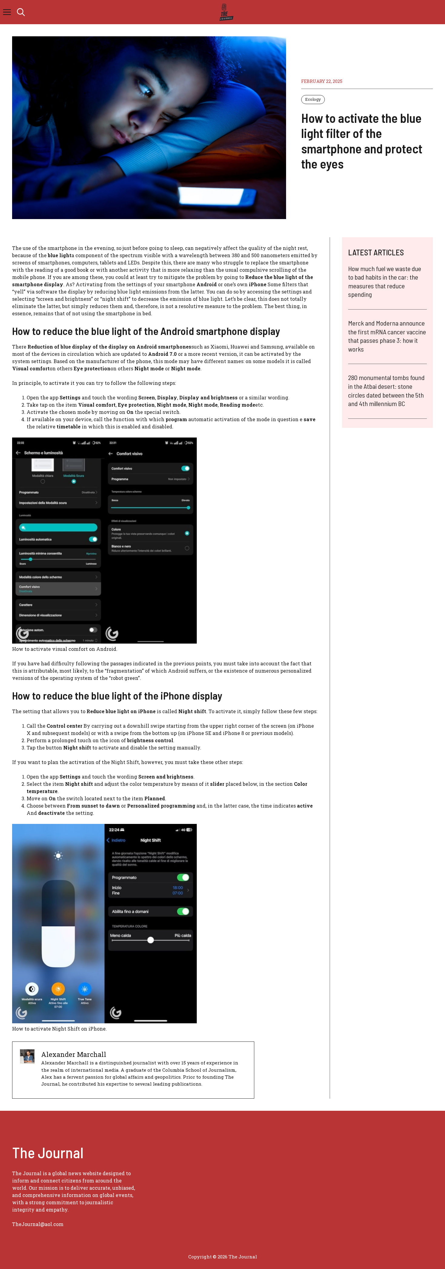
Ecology (313, 99)
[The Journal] (225, 12)
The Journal (243, 1257)
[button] (21, 12)
